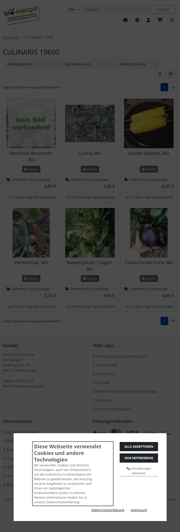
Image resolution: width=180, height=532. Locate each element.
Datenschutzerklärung (108, 510)
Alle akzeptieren (138, 446)
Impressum (139, 510)
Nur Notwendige (138, 458)
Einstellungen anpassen (140, 470)
